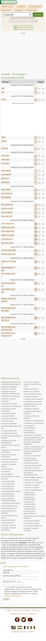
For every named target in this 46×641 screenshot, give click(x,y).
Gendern (31, 632)
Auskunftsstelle (8, 523)
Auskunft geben (8, 421)
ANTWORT (6, 174)
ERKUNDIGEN (8, 231)
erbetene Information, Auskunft (32, 412)
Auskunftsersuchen (9, 508)
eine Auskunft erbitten (33, 394)
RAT (3, 88)
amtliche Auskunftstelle (11, 396)
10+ (36, 21)
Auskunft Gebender (9, 423)
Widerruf (32, 614)
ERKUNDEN (6, 193)
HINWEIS (5, 182)
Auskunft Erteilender (10, 418)
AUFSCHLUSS (7, 223)
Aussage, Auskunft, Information (8, 529)
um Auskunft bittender (33, 526)
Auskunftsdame (8, 486)
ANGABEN (6, 170)
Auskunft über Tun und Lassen (10, 446)
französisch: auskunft (33, 435)
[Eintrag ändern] (43, 88)
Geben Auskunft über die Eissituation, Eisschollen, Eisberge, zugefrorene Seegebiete (34, 450)
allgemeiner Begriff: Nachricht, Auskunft (9, 388)
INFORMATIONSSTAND (8, 309)
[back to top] (34, 84)
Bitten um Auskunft (32, 391)
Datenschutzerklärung (12, 596)
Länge (40, 82)
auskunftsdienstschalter (11, 503)
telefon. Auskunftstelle (33, 490)
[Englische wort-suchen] (13, 627)
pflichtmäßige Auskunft (33, 477)
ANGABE (5, 159)
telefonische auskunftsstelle (29, 493)
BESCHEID (6, 189)
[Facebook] (17, 619)
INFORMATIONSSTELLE (8, 319)
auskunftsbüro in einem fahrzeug (10, 477)
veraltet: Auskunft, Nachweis (31, 529)
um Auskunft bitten (32, 521)
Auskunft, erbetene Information (8, 456)
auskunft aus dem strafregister (8, 410)
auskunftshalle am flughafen (8, 512)
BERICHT (5, 178)
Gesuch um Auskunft (33, 456)
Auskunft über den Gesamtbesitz (8, 441)
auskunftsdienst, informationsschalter (9, 500)
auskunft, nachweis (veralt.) (9, 465)
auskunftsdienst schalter (11, 491)
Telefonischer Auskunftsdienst (30, 512)
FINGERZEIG (7, 239)
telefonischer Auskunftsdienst (30, 508)
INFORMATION (8, 254)
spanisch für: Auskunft (33, 482)
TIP (2, 92)
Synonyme (19, 10)
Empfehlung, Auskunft (33, 401)
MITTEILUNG (7, 243)
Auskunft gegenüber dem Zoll (11, 427)
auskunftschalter (8, 484)
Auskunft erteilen (8, 416)
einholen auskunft (32, 396)
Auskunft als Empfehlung (11, 406)
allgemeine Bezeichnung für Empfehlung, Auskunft (11, 383)
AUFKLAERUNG (8, 250)
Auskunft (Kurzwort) (9, 404)
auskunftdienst (7, 469)
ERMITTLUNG (7, 235)
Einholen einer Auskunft (34, 399)
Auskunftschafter (8, 481)
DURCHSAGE (7, 208)
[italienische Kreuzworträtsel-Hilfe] (32, 627)
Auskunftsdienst (8, 489)
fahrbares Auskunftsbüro (34, 421)
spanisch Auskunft (32, 480)
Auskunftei (6, 471)
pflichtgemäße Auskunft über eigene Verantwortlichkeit (33, 472)
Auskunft (5, 401)
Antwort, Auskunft (9, 399)
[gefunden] (39, 88)
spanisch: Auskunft (32, 485)
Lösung (5, 82)
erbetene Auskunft (32, 409)
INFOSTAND (7, 212)
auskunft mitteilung (9, 433)
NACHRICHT (7, 216)
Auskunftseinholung (9, 506)
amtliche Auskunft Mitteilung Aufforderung (10, 392)
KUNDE (4, 148)
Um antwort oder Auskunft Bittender (34, 517)
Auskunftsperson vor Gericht (9, 516)
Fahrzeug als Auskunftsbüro (29, 427)
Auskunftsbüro (7, 474)
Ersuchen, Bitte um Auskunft (31, 417)
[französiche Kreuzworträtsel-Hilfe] (26, 627)
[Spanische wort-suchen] (19, 627)
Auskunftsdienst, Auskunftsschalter (8, 495)
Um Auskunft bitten (32, 523)
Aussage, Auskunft (9, 525)
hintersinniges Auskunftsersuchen (31, 459)
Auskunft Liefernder (9, 431)
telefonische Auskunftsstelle (29, 498)
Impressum (36, 610)
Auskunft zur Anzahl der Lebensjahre (10, 451)
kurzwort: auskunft (32, 468)
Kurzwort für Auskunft (33, 465)
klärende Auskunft (32, 463)
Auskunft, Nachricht (9, 462)
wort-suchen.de (24, 610)
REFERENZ (6, 197)
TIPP (3, 137)
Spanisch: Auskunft (32, 487)
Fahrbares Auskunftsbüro (34, 423)
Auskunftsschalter (9, 520)
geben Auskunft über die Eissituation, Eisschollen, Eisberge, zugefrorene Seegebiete (34, 440)
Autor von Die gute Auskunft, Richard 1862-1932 (33, 384)
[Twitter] (23, 619)
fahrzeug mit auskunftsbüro (29, 431)
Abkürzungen (32, 10)
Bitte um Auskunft (31, 389)
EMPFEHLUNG (8, 227)
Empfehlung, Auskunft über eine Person (33, 405)
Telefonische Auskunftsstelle (29, 503)
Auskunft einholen (9, 413)
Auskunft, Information (10, 459)
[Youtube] (29, 619)
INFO (3, 99)
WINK (4, 141)
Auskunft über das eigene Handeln (11, 437)
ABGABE (5, 155)
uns (33, 549)
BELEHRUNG (7, 204)
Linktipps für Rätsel (19, 632)
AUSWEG (5, 163)
